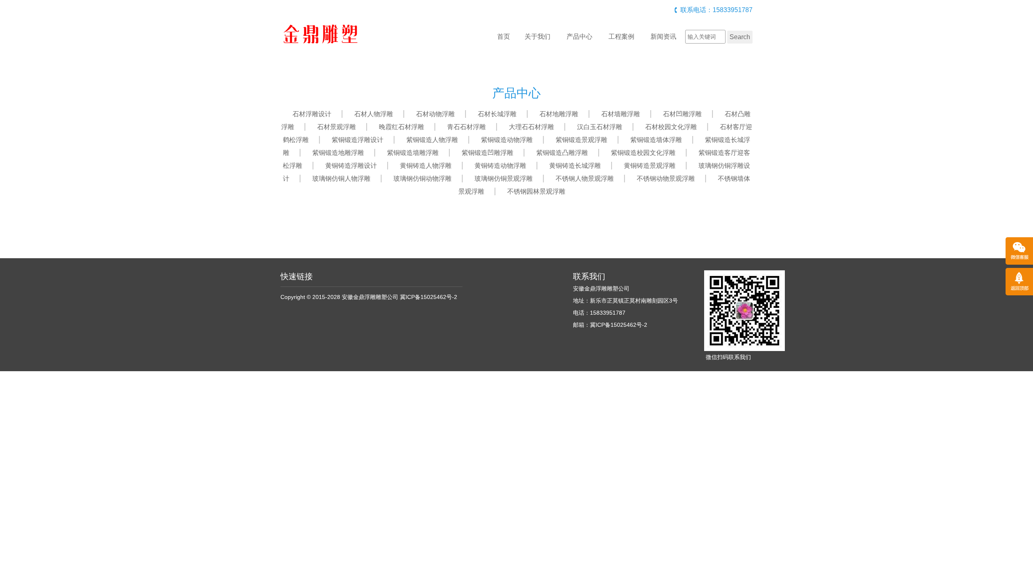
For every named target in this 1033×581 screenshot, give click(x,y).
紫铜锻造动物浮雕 (507, 139)
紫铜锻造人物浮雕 (432, 139)
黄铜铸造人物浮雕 (426, 165)
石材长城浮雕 (497, 114)
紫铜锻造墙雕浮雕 (413, 152)
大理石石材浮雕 (531, 126)
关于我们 (537, 36)
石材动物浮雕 (435, 114)
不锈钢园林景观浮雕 (536, 191)
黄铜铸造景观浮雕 (649, 165)
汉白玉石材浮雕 (599, 126)
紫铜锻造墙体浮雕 (656, 139)
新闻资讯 (663, 36)
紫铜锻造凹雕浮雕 (487, 152)
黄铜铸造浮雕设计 (351, 165)
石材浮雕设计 (312, 114)
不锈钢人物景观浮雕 (585, 178)
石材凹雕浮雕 (682, 114)
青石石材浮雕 (466, 126)
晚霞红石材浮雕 (401, 126)
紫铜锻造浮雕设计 (357, 139)
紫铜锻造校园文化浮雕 (643, 152)
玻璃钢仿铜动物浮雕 (422, 178)
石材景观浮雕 (336, 126)
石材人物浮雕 (373, 114)
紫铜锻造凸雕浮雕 (562, 152)
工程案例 (621, 36)
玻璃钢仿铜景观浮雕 (504, 178)
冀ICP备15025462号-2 (428, 297)
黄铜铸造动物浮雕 (500, 165)
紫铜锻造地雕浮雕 (338, 152)
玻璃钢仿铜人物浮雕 (341, 178)
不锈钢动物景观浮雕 (666, 178)
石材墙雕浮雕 (620, 114)
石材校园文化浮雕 (671, 126)
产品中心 (579, 36)
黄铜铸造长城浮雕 (575, 165)
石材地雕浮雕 (559, 114)
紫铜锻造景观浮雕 (581, 139)
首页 (503, 36)
